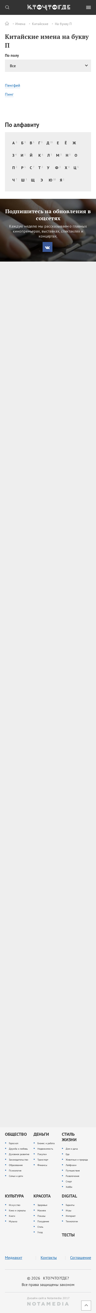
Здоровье (42, 1205)
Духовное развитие (19, 1154)
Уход (40, 1232)
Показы (41, 1216)
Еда (67, 1154)
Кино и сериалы (17, 1210)
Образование (16, 1165)
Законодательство (18, 1159)
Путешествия (73, 1170)
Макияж (41, 1210)
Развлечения (72, 1176)
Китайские (40, 24)
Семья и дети (16, 1176)
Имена (20, 24)
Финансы (42, 1165)
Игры (68, 1210)
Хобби (69, 1187)
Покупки (42, 1154)
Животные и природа (77, 1159)
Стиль (40, 1226)
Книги (12, 1216)
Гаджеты (70, 1205)
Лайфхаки (71, 1165)
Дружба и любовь (18, 1148)
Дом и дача (72, 1148)
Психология (15, 1170)
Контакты (49, 1257)
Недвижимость (45, 1148)
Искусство (14, 1205)
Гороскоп (13, 1143)
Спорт (69, 1181)
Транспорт (42, 1159)
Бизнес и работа (46, 1143)
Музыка (13, 1221)
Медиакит (13, 1257)
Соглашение (80, 1257)
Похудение (43, 1221)
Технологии (72, 1221)
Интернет (71, 1216)
